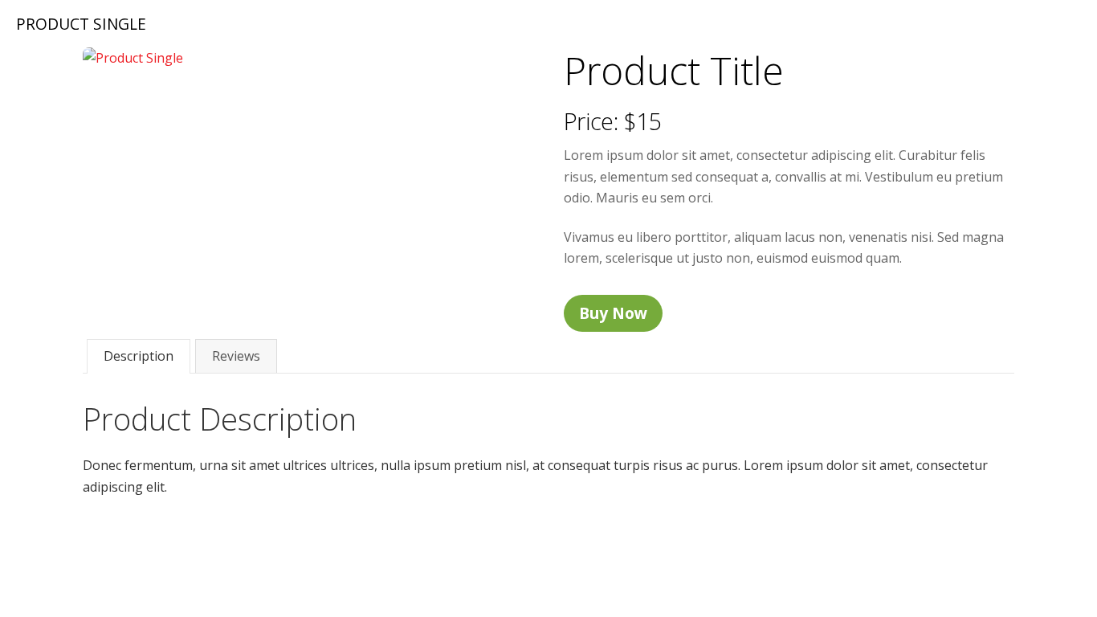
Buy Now (613, 313)
